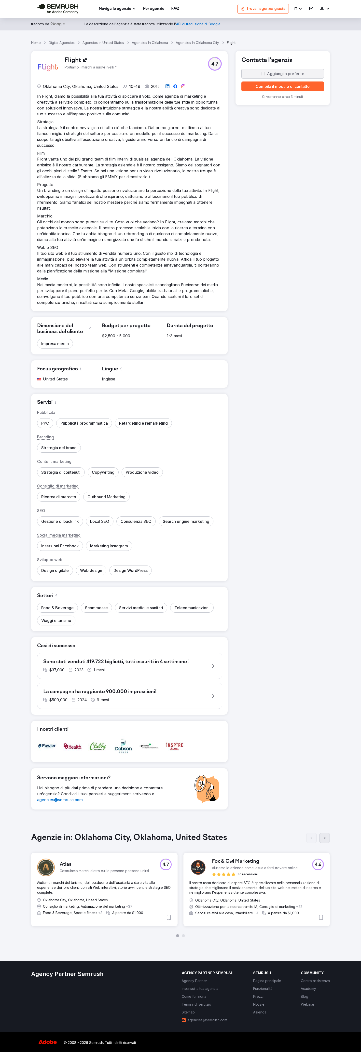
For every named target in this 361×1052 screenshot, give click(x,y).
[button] (298, 9)
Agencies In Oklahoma (150, 42)
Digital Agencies (62, 42)
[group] (180, 885)
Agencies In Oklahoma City (197, 42)
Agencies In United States (103, 42)
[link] (153, 9)
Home (36, 42)
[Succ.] (324, 838)
